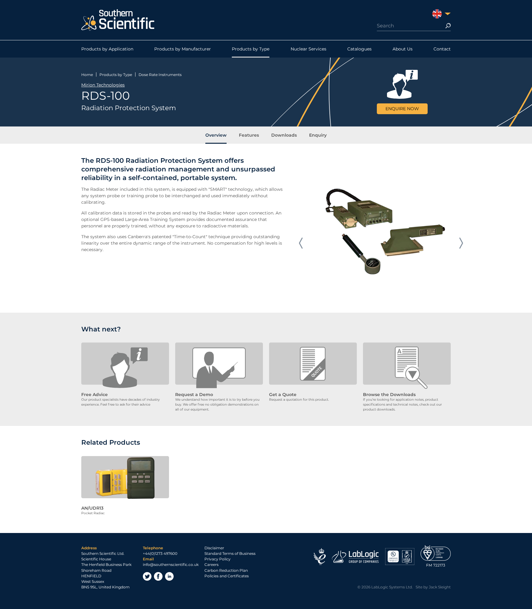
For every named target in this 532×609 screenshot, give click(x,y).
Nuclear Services (308, 49)
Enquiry (318, 135)
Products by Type (250, 49)
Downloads (284, 135)
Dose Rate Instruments (160, 74)
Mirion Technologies (103, 85)
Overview (216, 135)
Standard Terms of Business (230, 553)
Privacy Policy (217, 559)
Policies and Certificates (226, 576)
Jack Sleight (440, 587)
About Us (403, 49)
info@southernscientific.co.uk (171, 564)
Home (87, 74)
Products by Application (107, 49)
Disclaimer (214, 548)
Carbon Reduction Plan (226, 570)
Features (249, 135)
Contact (442, 49)
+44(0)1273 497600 (160, 553)
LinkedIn (169, 576)
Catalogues (359, 49)
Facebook (158, 576)
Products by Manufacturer (182, 49)
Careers (211, 564)
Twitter (147, 576)
